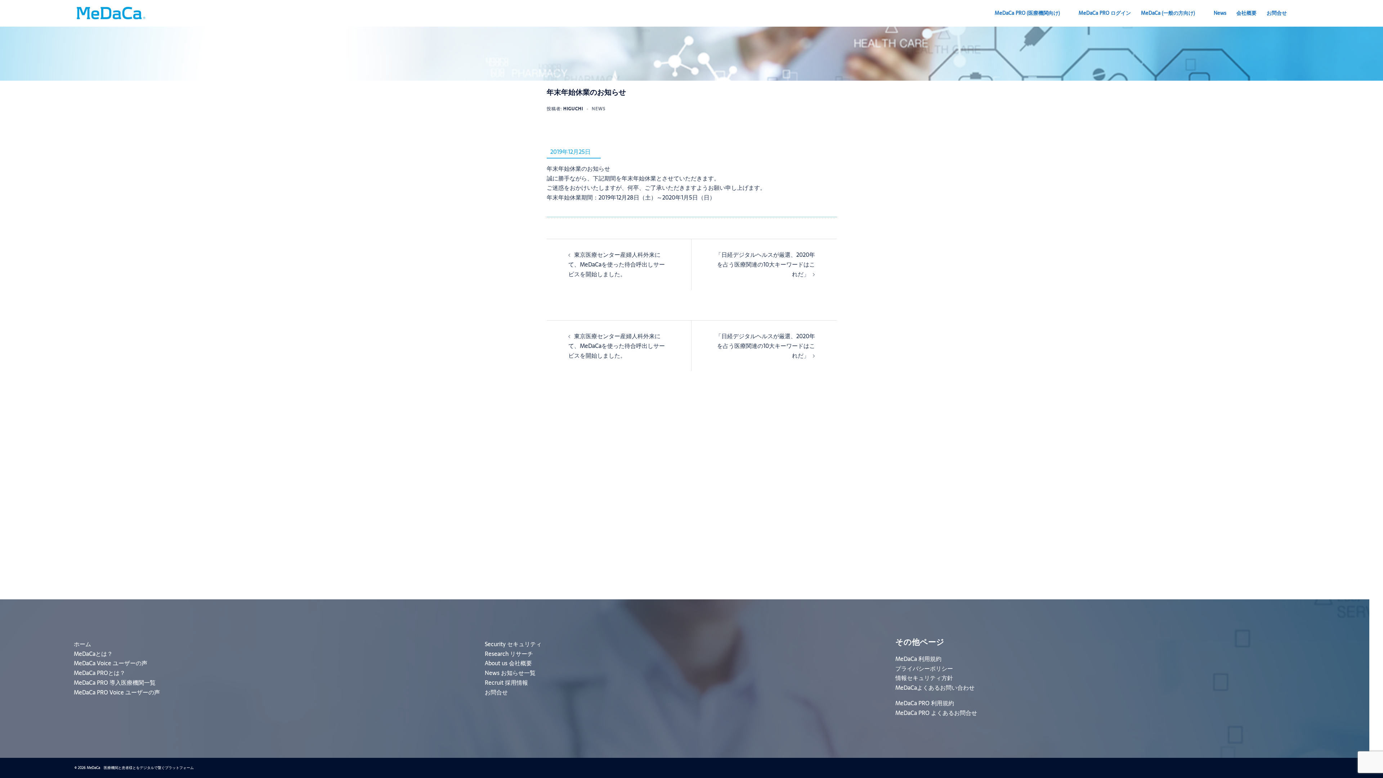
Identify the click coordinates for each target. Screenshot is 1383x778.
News (1220, 13)
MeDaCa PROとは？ (99, 673)
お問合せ (1277, 13)
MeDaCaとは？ (93, 653)
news (598, 108)
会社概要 (1246, 13)
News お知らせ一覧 (510, 673)
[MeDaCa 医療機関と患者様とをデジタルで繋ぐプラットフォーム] (111, 12)
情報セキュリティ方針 (924, 678)
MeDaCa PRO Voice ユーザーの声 (117, 692)
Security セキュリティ (513, 644)
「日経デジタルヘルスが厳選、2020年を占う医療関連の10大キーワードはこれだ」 (765, 264)
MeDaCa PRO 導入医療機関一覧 (115, 682)
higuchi (573, 108)
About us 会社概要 (508, 663)
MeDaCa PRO (1027, 13)
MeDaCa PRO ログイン (1105, 13)
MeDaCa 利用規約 (918, 658)
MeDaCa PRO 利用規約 (924, 703)
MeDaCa (1168, 13)
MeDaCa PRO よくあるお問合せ (936, 712)
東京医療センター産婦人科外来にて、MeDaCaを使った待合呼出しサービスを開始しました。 (616, 264)
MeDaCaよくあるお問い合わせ (935, 687)
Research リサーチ (509, 653)
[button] (1305, 13)
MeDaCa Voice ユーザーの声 (110, 663)
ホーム (82, 644)
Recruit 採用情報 (506, 682)
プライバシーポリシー (924, 668)
